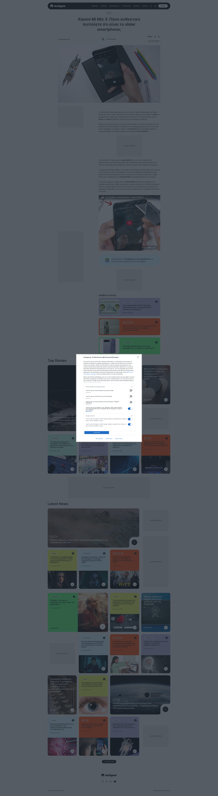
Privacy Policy (118, 438)
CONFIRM (97, 432)
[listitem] (109, 387)
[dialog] (109, 398)
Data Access (109, 438)
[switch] (130, 390)
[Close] (138, 357)
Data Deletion (99, 438)
